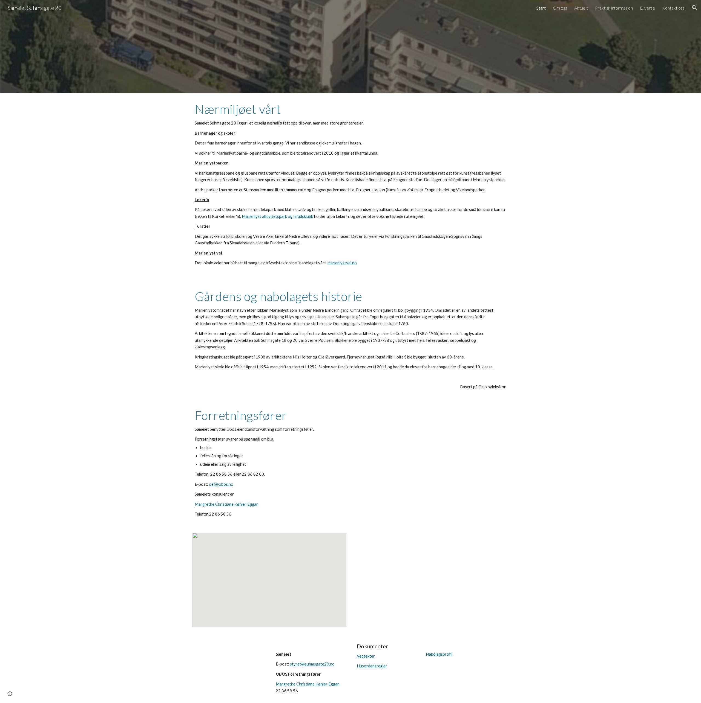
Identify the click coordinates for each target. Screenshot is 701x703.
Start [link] (541, 7)
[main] (350, 187)
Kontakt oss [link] (673, 7)
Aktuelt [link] (581, 7)
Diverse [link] (647, 7)
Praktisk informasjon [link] (614, 7)
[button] (694, 7)
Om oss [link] (560, 7)
